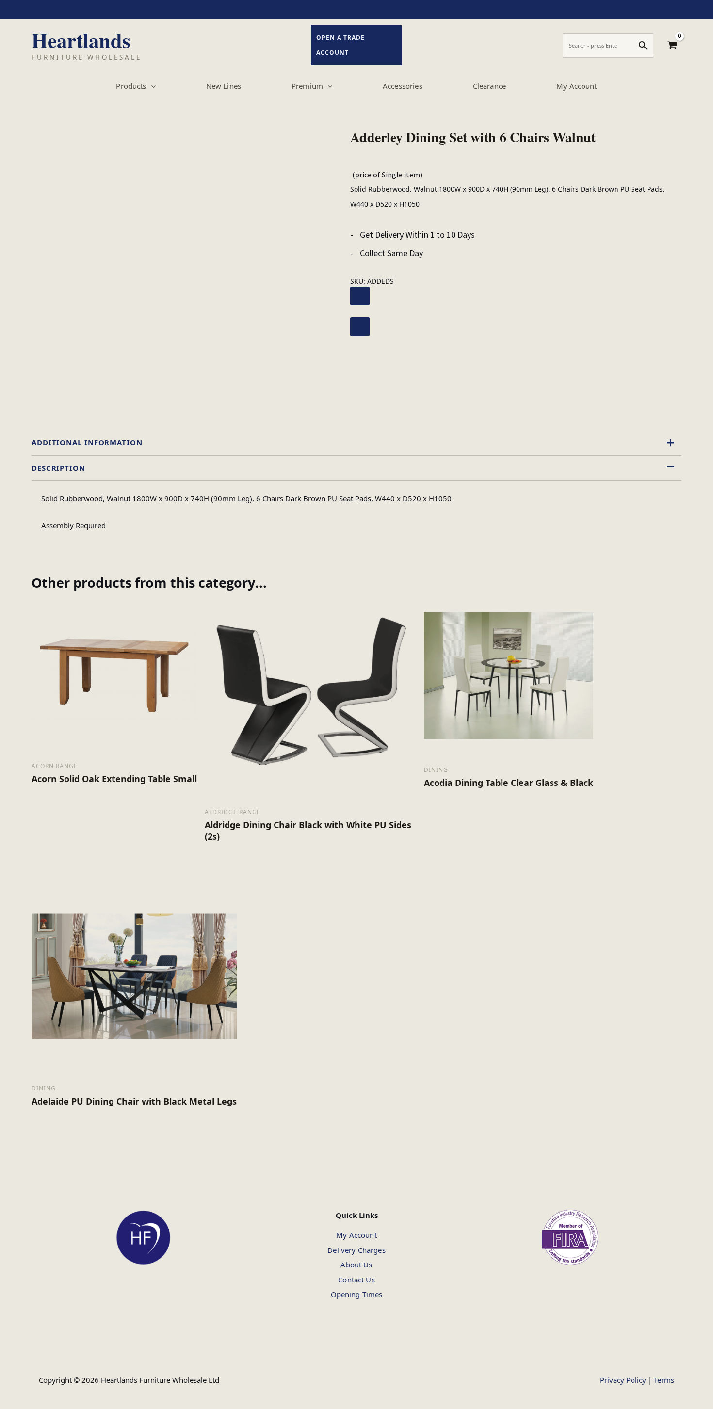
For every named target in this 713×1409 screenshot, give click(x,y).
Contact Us (356, 1279)
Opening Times (357, 1294)
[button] (151, 86)
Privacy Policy (623, 1380)
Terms (664, 1380)
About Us (356, 1264)
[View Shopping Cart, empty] (672, 45)
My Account (356, 1235)
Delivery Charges (356, 1250)
